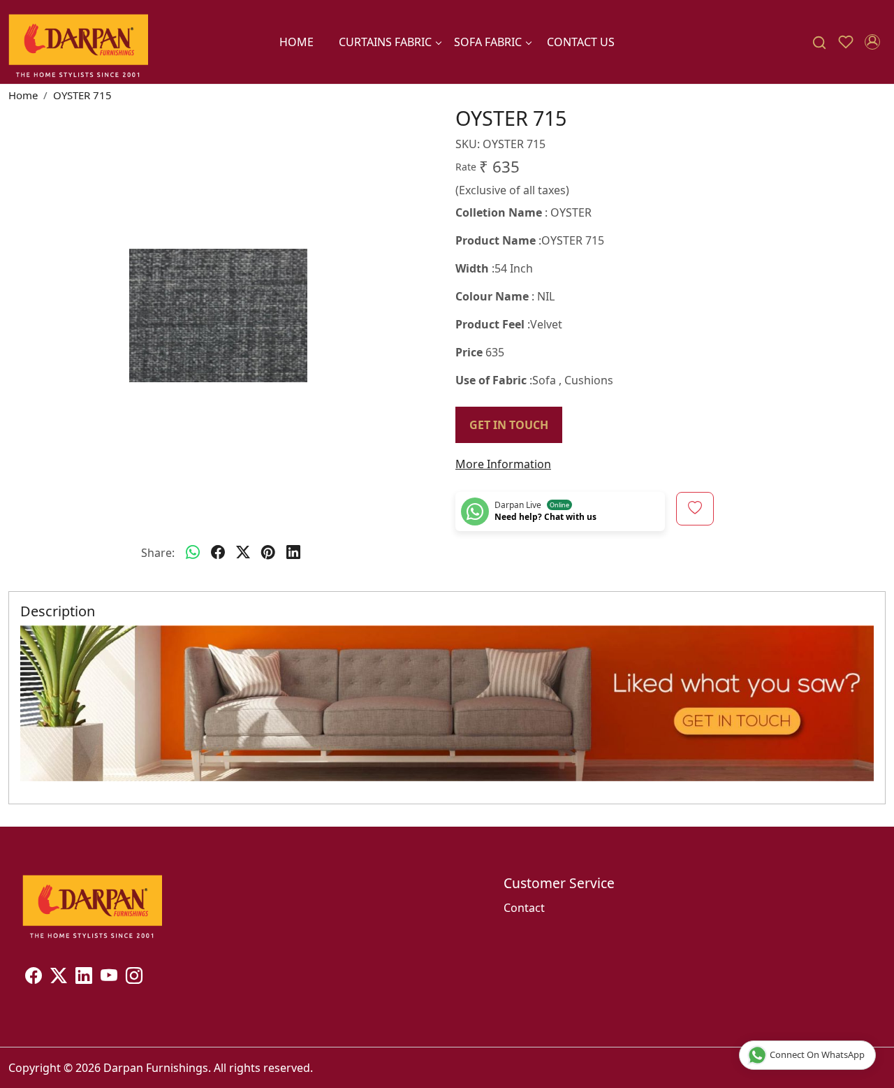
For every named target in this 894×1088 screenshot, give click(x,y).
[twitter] (243, 553)
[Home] (78, 42)
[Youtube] (109, 977)
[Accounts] (872, 42)
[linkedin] (293, 553)
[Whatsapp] (192, 553)
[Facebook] (33, 977)
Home (296, 42)
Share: (158, 552)
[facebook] (217, 553)
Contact (524, 907)
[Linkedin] (84, 977)
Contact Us (581, 42)
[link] (819, 42)
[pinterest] (268, 553)
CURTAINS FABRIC (385, 42)
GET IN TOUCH (508, 425)
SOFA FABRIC (488, 42)
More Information (503, 464)
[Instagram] (134, 977)
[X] (58, 977)
